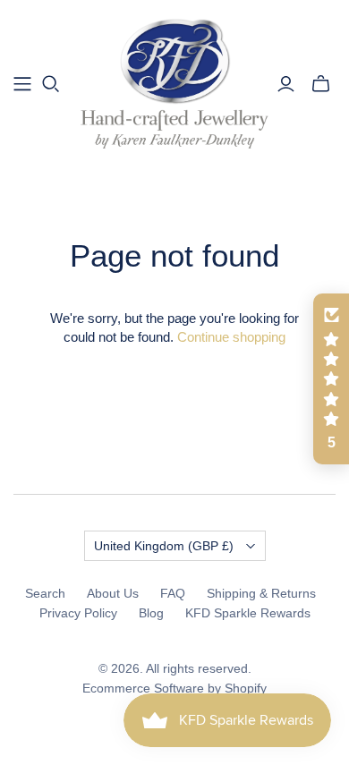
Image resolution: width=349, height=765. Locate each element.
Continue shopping (231, 336)
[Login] (286, 84)
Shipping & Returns (261, 593)
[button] (331, 379)
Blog (151, 613)
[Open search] (51, 84)
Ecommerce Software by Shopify (174, 688)
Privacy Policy (78, 613)
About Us (113, 593)
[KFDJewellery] (174, 81)
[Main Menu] (22, 84)
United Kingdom (164, 546)
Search (45, 593)
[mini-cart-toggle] (321, 84)
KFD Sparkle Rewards (248, 613)
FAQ (172, 593)
